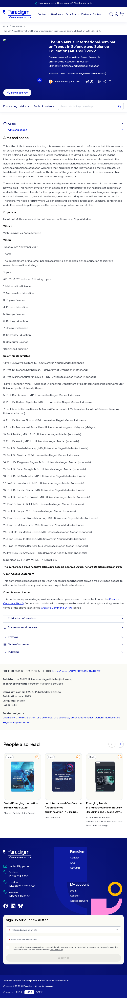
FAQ (72, 862)
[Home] (4, 26)
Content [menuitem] (42, 14)
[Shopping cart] (122, 14)
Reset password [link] (79, 900)
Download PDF (19, 92)
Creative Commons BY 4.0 (56, 607)
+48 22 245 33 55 (19, 896)
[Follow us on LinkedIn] (13, 905)
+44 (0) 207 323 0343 (22, 886)
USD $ (29, 992)
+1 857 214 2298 (18, 876)
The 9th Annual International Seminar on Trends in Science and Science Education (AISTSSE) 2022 (52, 31)
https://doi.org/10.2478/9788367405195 (76, 671)
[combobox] (63, 929)
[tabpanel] (63, 374)
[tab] (66, 130)
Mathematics (86, 717)
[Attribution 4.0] (89, 81)
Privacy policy (29, 980)
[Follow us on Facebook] (5, 905)
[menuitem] (116, 14)
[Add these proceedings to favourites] (110, 81)
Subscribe (63, 957)
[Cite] (99, 81)
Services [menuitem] (56, 14)
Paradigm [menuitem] (71, 14)
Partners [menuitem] (86, 14)
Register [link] (74, 895)
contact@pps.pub (19, 866)
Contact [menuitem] (97, 14)
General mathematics (107, 717)
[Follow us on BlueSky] (20, 905)
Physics (7, 722)
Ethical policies (46, 980)
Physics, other (21, 722)
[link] (30, 854)
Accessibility (61, 980)
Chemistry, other (26, 717)
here (81, 3)
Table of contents (44, 106)
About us (75, 867)
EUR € (19, 992)
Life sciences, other (65, 717)
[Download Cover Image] (39, 80)
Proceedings (16, 26)
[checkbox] (7, 947)
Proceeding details (14, 106)
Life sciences (44, 717)
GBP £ (39, 992)
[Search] (111, 14)
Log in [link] (73, 890)
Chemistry (9, 717)
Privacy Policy (56, 949)
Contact (74, 857)
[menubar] (70, 14)
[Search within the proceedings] (119, 106)
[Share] (104, 81)
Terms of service (12, 980)
